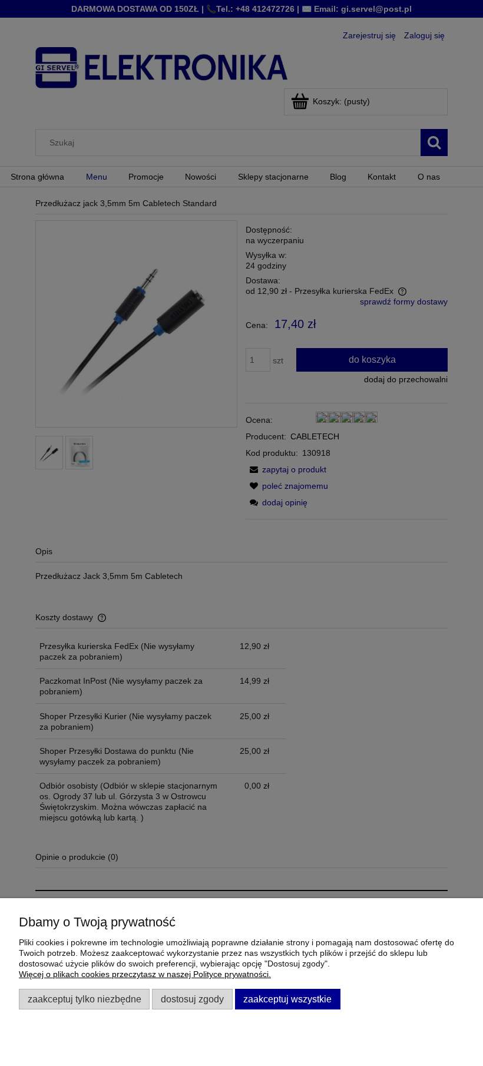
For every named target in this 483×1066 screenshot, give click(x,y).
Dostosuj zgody (192, 999)
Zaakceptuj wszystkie (287, 999)
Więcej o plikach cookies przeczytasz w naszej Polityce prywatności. (145, 974)
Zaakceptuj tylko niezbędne (84, 999)
